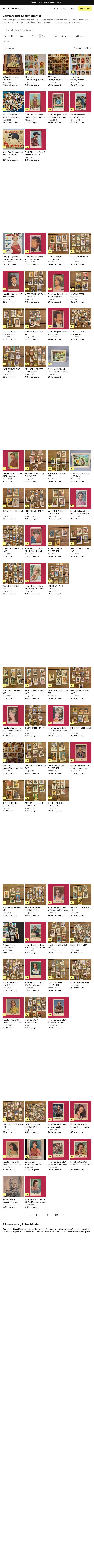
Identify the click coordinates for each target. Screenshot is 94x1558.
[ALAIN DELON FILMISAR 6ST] (13, 677)
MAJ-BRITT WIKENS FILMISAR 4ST (56, 512)
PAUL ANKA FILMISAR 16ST (11, 587)
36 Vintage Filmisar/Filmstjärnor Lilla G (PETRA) (12, 766)
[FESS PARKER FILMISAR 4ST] (35, 318)
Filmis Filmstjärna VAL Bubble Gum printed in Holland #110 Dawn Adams (12, 1163)
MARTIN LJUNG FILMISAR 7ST (35, 766)
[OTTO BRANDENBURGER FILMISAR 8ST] (35, 281)
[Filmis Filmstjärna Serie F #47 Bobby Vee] (13, 460)
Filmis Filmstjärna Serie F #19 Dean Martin (35, 258)
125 (56, 1215)
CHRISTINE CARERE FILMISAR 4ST (56, 766)
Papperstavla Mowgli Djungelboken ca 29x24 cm (57, 370)
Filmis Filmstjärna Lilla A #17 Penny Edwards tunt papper (35, 983)
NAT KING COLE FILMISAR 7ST (80, 908)
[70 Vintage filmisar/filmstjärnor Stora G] (58, 64)
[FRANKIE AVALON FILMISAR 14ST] (35, 1007)
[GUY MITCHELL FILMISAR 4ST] (13, 498)
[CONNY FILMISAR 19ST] (80, 969)
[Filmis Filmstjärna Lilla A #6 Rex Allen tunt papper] (58, 1149)
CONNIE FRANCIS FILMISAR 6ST (55, 258)
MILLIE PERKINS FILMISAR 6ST (80, 729)
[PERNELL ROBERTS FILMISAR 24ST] (80, 318)
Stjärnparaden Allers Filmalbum (11, 78)
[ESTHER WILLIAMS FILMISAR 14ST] (58, 573)
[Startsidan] (14, 8)
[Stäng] (92, 2)
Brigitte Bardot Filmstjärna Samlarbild (34, 1163)
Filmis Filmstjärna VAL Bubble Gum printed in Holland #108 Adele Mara (13, 1021)
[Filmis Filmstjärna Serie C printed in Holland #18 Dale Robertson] (58, 101)
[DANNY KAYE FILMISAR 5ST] (80, 535)
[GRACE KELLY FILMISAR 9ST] (58, 932)
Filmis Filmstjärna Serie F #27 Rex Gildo (12, 295)
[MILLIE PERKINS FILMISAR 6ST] (80, 715)
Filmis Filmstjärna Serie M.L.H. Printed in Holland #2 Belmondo (35, 549)
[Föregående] (31, 1215)
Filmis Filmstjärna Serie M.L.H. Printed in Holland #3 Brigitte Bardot (35, 587)
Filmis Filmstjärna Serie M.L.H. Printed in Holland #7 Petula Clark (58, 729)
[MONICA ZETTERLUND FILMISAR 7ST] (35, 790)
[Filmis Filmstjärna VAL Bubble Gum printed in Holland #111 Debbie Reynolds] (80, 1149)
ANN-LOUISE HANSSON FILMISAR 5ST (34, 475)
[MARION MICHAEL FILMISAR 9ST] (58, 969)
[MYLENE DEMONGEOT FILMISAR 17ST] (35, 356)
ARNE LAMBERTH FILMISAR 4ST (77, 295)
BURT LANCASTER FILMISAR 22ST (32, 908)
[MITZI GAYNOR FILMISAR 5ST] (58, 677)
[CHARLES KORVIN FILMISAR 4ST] (13, 790)
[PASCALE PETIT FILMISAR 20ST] (13, 1111)
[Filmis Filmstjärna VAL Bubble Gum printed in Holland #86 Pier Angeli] (80, 1111)
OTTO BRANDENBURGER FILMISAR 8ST (35, 295)
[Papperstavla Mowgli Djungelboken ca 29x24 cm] (58, 356)
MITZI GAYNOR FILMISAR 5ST (58, 691)
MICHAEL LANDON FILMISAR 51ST (32, 1125)
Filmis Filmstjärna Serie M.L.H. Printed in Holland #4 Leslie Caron (13, 729)
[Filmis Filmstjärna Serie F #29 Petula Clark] (58, 281)
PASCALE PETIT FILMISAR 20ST (13, 1125)
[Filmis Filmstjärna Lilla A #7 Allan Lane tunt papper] (58, 1111)
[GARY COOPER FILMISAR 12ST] (35, 715)
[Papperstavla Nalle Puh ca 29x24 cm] (80, 460)
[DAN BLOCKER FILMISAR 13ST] (80, 677)
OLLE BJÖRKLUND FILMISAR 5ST (10, 333)
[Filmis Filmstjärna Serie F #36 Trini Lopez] (58, 318)
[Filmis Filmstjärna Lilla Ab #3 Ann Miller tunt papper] (35, 1186)
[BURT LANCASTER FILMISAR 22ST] (35, 894)
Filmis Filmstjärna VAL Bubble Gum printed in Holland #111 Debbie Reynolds (79, 1163)
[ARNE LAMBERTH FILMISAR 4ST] (80, 281)
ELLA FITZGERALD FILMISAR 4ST (55, 549)
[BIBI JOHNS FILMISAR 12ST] (80, 243)
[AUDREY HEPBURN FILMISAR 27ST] (13, 969)
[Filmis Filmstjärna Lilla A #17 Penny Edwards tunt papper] (35, 969)
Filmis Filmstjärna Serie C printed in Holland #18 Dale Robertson (58, 116)
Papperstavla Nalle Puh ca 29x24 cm (79, 475)
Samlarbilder (11, 30)
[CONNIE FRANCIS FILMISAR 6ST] (58, 243)
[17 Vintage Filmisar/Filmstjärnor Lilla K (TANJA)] (35, 64)
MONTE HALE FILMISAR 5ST (12, 908)
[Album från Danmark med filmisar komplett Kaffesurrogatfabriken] (13, 139)
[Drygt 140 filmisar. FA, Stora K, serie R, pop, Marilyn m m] (13, 101)
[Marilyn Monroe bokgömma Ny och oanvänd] (13, 1186)
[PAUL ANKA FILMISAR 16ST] (13, 573)
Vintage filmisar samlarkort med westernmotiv (9, 946)
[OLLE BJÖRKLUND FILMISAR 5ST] (13, 318)
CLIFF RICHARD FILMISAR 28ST (13, 549)
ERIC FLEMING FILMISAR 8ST (57, 475)
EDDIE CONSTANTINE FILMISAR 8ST (11, 370)
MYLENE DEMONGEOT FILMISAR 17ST (34, 370)
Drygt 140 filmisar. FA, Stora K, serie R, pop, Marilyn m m (11, 116)
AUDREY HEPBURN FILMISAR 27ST (10, 983)
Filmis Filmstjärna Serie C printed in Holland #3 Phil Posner (35, 116)
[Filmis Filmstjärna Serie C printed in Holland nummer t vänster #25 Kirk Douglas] (80, 101)
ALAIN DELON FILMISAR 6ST (12, 691)
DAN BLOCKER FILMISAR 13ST (80, 691)
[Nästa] (63, 1215)
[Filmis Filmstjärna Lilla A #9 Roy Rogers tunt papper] (58, 1007)
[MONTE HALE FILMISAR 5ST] (13, 894)
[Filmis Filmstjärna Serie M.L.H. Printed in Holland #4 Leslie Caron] (13, 715)
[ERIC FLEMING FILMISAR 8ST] (58, 460)
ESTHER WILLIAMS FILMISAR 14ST (55, 587)
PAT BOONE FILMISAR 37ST (79, 946)
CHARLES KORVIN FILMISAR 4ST (10, 804)
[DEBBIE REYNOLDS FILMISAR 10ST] (58, 790)
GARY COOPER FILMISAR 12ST (35, 729)
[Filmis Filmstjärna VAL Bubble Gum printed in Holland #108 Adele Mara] (13, 1007)
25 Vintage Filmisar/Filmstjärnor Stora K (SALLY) (80, 78)
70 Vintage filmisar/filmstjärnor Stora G (58, 78)
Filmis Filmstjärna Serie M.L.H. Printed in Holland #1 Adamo (80, 512)
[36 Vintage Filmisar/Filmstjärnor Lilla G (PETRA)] (13, 752)
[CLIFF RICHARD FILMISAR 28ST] (13, 535)
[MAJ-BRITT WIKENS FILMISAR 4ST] (58, 498)
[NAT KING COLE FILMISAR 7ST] (80, 894)
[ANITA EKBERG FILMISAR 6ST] (35, 677)
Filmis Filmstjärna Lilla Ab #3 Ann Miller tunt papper (35, 1200)
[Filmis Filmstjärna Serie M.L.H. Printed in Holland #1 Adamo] (80, 498)
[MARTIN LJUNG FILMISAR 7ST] (35, 752)
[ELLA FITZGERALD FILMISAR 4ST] (58, 535)
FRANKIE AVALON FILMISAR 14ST (32, 1021)
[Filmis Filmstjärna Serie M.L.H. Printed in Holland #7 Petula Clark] (58, 715)
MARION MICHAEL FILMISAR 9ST (55, 983)
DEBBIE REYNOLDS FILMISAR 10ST (55, 804)
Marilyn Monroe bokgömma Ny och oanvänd (10, 1200)
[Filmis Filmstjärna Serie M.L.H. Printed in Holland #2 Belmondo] (35, 535)
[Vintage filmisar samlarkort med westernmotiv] (13, 932)
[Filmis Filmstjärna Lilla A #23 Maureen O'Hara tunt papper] (58, 894)
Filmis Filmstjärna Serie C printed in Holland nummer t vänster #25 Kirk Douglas (80, 116)
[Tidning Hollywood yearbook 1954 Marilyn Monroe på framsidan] (13, 243)
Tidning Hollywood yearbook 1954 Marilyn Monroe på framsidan (12, 258)
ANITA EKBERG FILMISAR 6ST (35, 691)
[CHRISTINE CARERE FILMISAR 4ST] (58, 752)
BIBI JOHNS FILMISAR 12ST (79, 258)
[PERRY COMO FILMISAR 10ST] (35, 498)
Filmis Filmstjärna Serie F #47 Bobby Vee (12, 475)
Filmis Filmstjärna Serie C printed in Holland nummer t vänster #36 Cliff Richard (35, 153)
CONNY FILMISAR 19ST (79, 982)
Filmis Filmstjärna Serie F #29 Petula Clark (57, 295)
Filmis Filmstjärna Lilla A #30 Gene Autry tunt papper (79, 766)
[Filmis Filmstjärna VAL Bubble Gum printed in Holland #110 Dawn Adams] (13, 1149)
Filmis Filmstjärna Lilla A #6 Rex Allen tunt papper (58, 1163)
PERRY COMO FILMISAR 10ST (34, 512)
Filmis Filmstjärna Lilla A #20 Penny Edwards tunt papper (35, 946)
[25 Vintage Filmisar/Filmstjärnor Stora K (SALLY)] (80, 64)
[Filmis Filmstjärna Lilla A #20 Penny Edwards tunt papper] (35, 932)
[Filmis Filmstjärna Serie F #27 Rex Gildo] (13, 281)
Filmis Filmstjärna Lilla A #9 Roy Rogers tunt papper (57, 1021)
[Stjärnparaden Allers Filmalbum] (13, 64)
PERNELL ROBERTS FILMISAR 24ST (78, 333)
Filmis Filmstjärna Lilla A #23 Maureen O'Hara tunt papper (58, 908)
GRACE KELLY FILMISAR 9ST (57, 946)
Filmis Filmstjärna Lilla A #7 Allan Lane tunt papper (57, 1125)
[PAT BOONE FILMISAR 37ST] (80, 932)
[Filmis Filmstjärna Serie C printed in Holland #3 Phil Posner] (35, 101)
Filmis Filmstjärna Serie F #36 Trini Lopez (57, 333)
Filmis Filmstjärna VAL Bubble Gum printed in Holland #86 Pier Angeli (80, 1125)
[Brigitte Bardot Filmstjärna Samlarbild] (35, 1149)
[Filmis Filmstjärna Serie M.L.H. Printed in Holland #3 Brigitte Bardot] (35, 573)
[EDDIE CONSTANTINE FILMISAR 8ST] (13, 356)
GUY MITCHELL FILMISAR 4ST (13, 512)
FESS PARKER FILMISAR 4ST (34, 333)
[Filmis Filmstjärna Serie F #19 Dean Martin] (35, 243)
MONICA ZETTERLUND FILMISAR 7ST (34, 804)
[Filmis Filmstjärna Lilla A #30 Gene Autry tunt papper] (80, 752)
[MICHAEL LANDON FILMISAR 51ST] (35, 1111)
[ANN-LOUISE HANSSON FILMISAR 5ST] (35, 460)
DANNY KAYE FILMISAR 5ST (79, 549)
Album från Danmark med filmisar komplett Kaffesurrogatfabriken (13, 153)
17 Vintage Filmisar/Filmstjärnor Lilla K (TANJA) (35, 78)
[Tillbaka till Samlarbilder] (4, 30)
